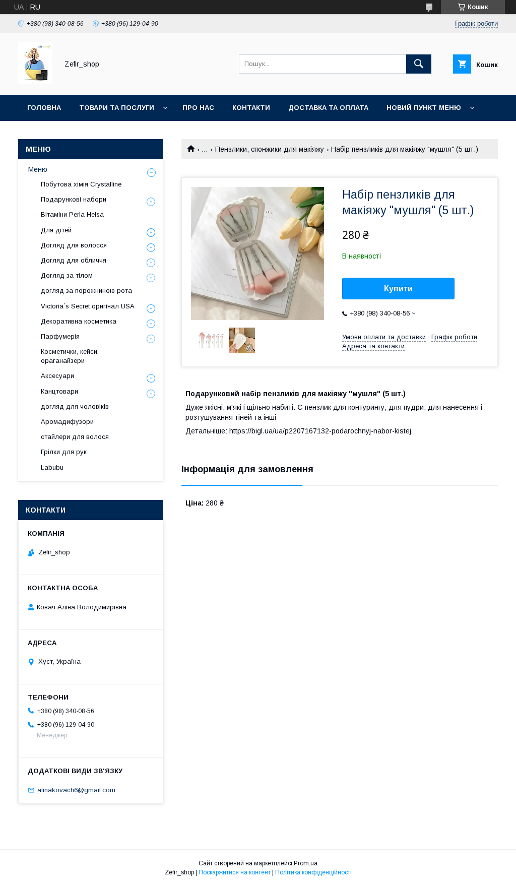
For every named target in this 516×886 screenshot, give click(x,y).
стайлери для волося (75, 436)
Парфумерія (60, 336)
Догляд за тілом (67, 275)
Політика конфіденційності (313, 872)
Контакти (251, 107)
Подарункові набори (73, 199)
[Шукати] (418, 64)
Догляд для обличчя (73, 260)
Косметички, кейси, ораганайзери (70, 356)
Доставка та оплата (328, 107)
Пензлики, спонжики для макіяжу (269, 149)
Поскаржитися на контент (235, 872)
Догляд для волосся (74, 245)
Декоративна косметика (78, 321)
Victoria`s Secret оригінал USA (88, 306)
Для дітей (56, 230)
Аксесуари (57, 375)
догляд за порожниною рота (86, 290)
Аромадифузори (67, 421)
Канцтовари (59, 391)
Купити (398, 288)
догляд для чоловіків (75, 406)
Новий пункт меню (423, 107)
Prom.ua (305, 863)
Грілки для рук (64, 452)
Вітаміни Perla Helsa (72, 214)
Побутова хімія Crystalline (81, 184)
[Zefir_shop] (35, 82)
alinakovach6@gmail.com (76, 790)
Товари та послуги (116, 107)
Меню (37, 169)
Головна (44, 107)
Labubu (52, 467)
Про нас (198, 107)
